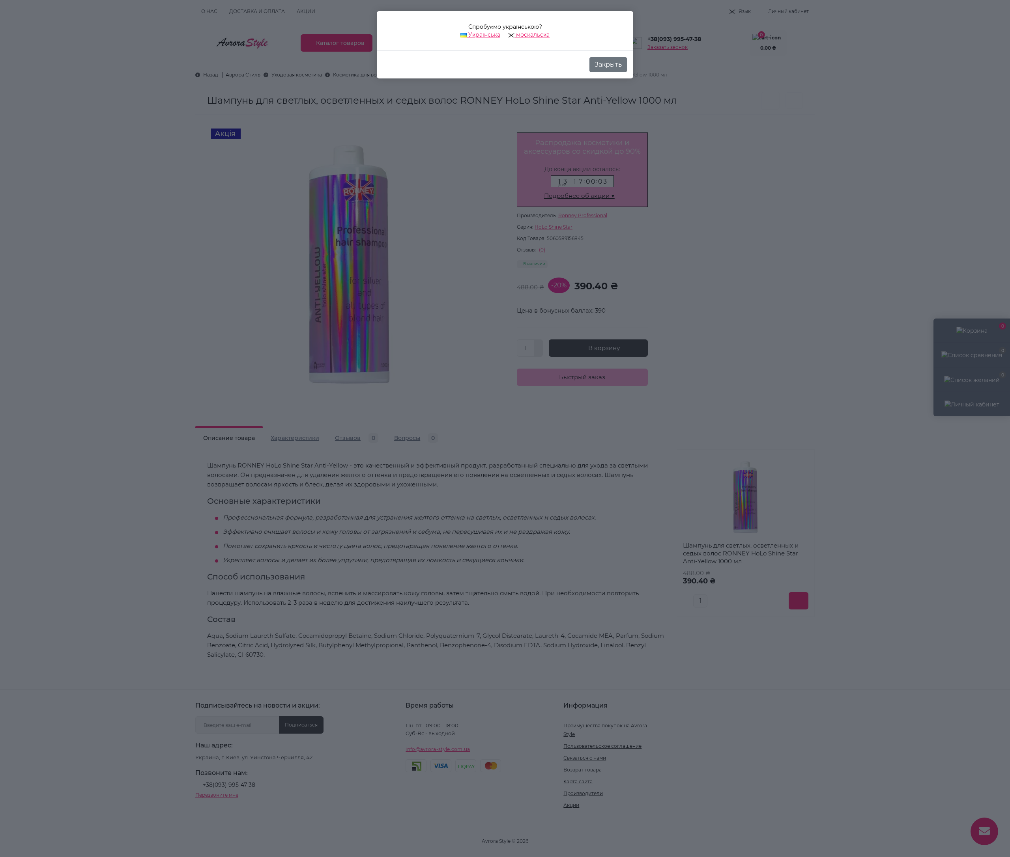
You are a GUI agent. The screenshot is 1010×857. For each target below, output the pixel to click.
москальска (532, 34)
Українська (483, 34)
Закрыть (608, 64)
